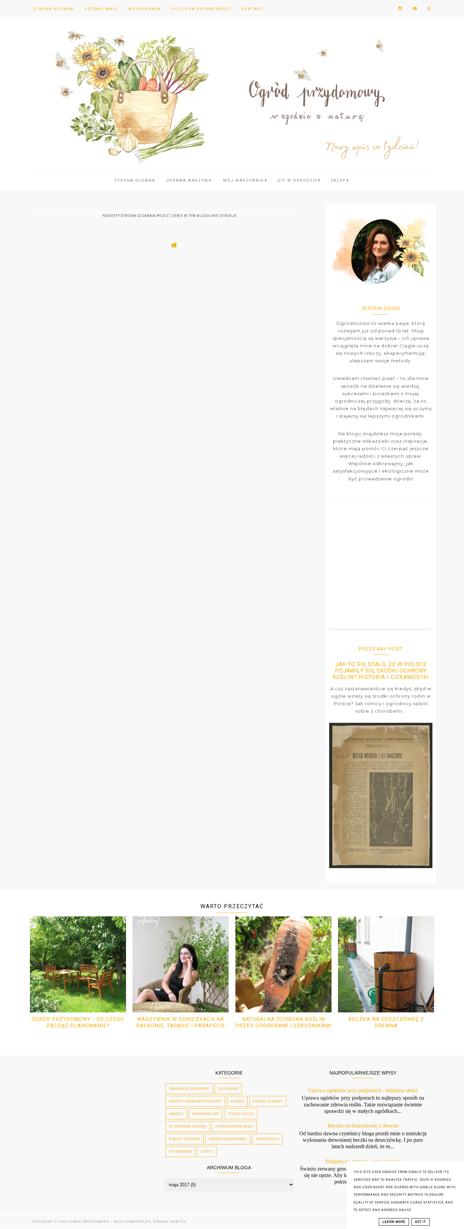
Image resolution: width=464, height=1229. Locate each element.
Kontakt (253, 9)
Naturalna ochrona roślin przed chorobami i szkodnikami (283, 1022)
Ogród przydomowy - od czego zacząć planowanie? (78, 1022)
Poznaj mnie (101, 9)
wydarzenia (180, 1151)
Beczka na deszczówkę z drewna (386, 1022)
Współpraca (144, 9)
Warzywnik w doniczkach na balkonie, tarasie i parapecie (180, 1022)
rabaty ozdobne (184, 1139)
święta (207, 1151)
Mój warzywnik (245, 180)
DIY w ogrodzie (299, 180)
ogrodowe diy (206, 1114)
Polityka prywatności (201, 9)
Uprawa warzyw (189, 180)
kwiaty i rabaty (268, 1101)
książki (237, 1101)
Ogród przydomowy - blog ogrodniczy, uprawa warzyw (127, 1221)
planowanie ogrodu (187, 1126)
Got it (420, 1222)
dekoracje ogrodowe (189, 1088)
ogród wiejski (241, 1114)
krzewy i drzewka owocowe (195, 1101)
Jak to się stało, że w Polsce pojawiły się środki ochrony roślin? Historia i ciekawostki (381, 670)
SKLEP (340, 180)
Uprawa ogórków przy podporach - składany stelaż (363, 1090)
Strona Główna (53, 9)
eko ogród (228, 1088)
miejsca (176, 1114)
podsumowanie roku (234, 1126)
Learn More (393, 1222)
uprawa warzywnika (228, 1139)
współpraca (267, 1139)
